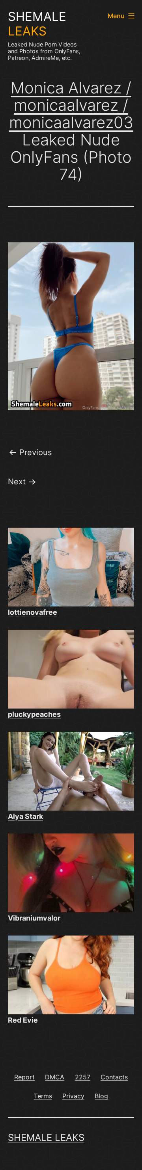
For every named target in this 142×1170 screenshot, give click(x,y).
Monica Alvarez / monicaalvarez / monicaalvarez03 (71, 105)
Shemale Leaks (46, 1137)
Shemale (37, 24)
